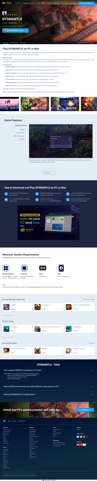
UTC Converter (32, 457)
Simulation (5, 463)
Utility (30, 455)
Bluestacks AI (6, 434)
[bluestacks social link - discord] (78, 437)
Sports (4, 464)
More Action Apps (9, 343)
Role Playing (5, 461)
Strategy (5, 466)
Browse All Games (89, 299)
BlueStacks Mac (6, 431)
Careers (54, 434)
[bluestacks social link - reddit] (81, 437)
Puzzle (4, 457)
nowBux (5, 439)
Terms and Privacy (6, 475)
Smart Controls (32, 443)
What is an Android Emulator (59, 444)
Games (25, 3)
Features (17, 3)
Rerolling (31, 445)
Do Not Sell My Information (30, 475)
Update (78, 429)
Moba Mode (32, 433)
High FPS (31, 451)
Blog (31, 3)
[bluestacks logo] (6, 3)
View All (92, 343)
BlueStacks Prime (7, 429)
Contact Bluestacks (57, 433)
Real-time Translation (33, 441)
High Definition (32, 453)
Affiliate (49, 3)
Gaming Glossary (56, 445)
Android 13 (5, 441)
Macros (31, 438)
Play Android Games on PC (58, 442)
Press (54, 436)
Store (40, 3)
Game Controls (32, 429)
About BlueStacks (57, 429)
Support (56, 3)
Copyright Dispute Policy (15, 475)
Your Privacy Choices (50, 480)
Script (30, 450)
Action (4, 23)
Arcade (4, 456)
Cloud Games (6, 451)
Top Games (5, 449)
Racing (4, 459)
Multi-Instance (32, 434)
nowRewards (6, 443)
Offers (4, 438)
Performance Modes (33, 446)
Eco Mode (31, 439)
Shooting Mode (32, 431)
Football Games (6, 468)
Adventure (5, 454)
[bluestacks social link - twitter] (87, 437)
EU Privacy (23, 475)
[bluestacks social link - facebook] (84, 437)
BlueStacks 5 (6, 433)
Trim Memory (32, 448)
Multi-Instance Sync (33, 436)
